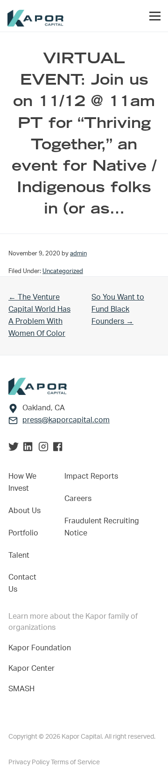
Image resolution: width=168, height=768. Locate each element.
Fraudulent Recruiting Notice (101, 527)
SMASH (21, 689)
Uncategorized (62, 271)
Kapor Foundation (41, 648)
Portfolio (23, 533)
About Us (24, 510)
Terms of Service (75, 762)
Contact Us (22, 583)
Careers (77, 498)
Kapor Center (33, 668)
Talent (18, 555)
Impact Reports (91, 476)
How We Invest (22, 482)
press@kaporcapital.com (66, 420)
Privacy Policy (29, 762)
